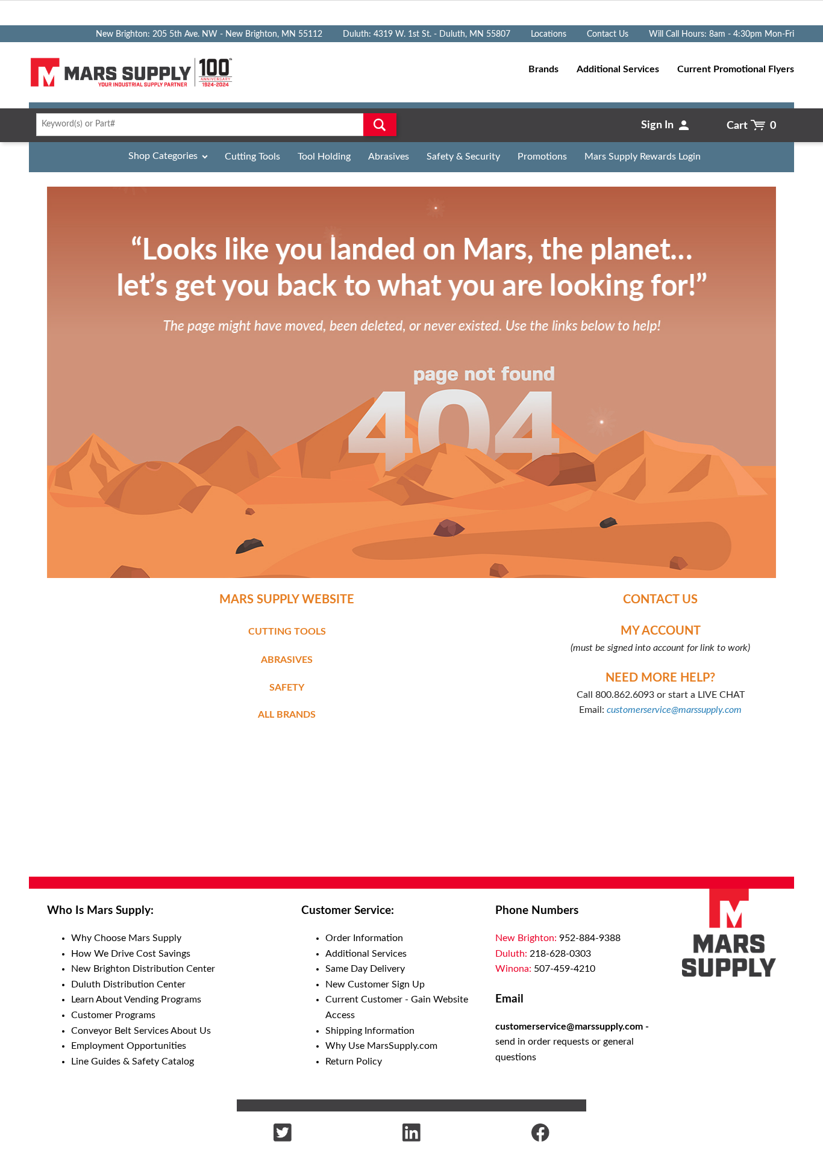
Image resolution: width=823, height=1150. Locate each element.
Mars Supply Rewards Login (642, 156)
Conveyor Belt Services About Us (141, 1031)
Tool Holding (324, 156)
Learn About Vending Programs (136, 999)
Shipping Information (370, 1031)
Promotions (542, 156)
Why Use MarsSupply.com (381, 1046)
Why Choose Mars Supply (126, 938)
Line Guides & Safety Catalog (132, 1061)
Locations (548, 34)
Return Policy (353, 1061)
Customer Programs (113, 1015)
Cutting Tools (252, 156)
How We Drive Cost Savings (130, 954)
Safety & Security (463, 156)
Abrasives (388, 156)
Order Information (364, 938)
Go (379, 124)
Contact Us (607, 34)
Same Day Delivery (365, 969)
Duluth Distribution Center (128, 984)
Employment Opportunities (128, 1046)
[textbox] (212, 124)
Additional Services (366, 954)
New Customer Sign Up (375, 984)
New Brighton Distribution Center (143, 969)
